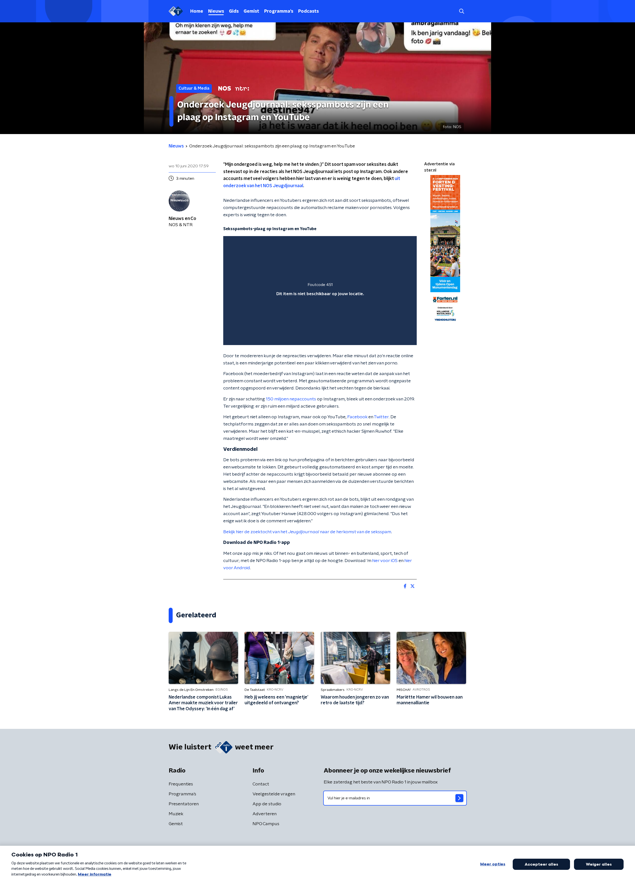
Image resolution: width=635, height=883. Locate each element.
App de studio (267, 804)
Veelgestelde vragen (274, 794)
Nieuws (216, 11)
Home (196, 11)
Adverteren (265, 814)
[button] (461, 11)
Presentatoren (184, 804)
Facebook (357, 417)
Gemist (251, 11)
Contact (261, 784)
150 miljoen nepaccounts (291, 399)
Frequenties (181, 784)
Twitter (381, 417)
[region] (320, 290)
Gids (234, 11)
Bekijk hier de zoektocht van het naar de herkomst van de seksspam (307, 532)
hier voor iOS (385, 561)
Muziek (176, 814)
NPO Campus (266, 824)
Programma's (278, 11)
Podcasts (308, 11)
